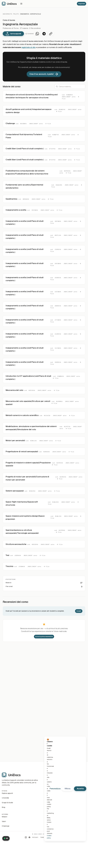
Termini (43, 837)
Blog (3, 807)
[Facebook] (29, 837)
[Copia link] (51, 33)
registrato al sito (28, 47)
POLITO (16, 14)
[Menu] (21, 4)
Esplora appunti (7, 793)
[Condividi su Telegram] (44, 33)
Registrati (81, 4)
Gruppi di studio (7, 803)
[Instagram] (26, 837)
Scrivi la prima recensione (44, 636)
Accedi (78, 611)
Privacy (35, 837)
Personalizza (55, 788)
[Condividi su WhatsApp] (37, 33)
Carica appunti (15, 34)
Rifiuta (67, 788)
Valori (4, 821)
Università (7, 14)
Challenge (5, 826)
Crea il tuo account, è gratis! (41, 74)
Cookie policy (49, 837)
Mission (4, 817)
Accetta (80, 788)
